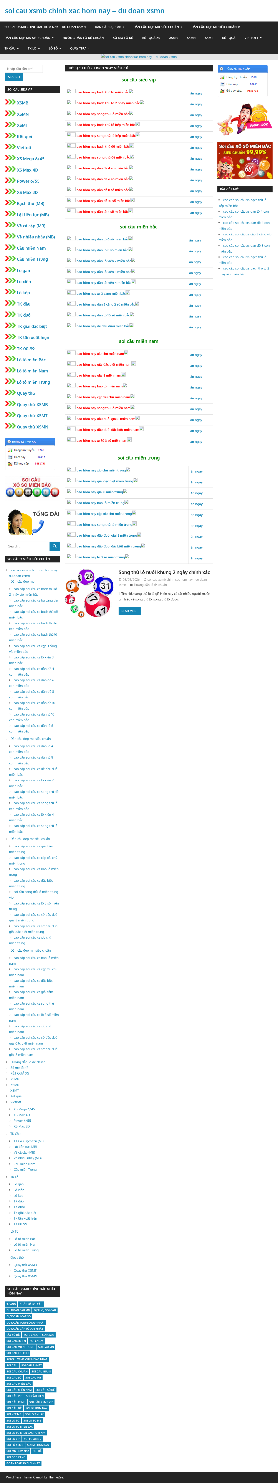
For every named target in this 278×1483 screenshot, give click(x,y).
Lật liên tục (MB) (33, 214)
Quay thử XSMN (32, 426)
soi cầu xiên (35, 1396)
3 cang (11, 1304)
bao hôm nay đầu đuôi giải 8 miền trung (106, 535)
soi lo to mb (32, 1420)
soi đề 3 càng (16, 1457)
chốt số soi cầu (31, 1304)
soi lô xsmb (15, 1445)
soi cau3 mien (16, 1340)
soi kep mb (14, 1414)
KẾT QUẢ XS (151, 38)
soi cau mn (46, 1347)
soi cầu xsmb (16, 1402)
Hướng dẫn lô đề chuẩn (83, 38)
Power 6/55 (28, 181)
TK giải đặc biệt (32, 326)
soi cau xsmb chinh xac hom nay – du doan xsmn (85, 10)
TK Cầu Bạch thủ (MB (28, 1141)
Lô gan (23, 270)
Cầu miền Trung (32, 259)
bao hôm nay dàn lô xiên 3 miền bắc (103, 272)
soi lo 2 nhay (34, 1414)
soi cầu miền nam (19, 1390)
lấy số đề (13, 1334)
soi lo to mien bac (20, 1426)
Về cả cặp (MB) (31, 225)
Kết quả (228, 38)
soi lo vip (13, 1438)
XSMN (191, 38)
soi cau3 (48, 1334)
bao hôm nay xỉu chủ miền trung (101, 470)
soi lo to (13, 1420)
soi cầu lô (14, 1377)
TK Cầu (10, 48)
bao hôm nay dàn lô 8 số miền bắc (102, 250)
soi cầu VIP (14, 1396)
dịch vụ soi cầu (45, 1310)
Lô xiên (24, 281)
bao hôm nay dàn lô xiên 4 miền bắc (103, 283)
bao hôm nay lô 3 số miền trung (100, 557)
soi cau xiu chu (18, 1353)
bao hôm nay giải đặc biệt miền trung (104, 481)
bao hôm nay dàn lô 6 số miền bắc (102, 239)
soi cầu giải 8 (41, 1371)
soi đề (37, 1451)
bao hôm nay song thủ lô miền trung (104, 524)
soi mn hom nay (18, 1451)
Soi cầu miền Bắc (19, 1383)
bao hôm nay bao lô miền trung (100, 503)
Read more (129, 611)
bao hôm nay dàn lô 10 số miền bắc (103, 315)
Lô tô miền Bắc (31, 359)
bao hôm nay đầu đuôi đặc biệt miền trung (108, 546)
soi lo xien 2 (32, 1438)
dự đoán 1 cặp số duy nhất (26, 1322)
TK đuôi (24, 314)
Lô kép (23, 292)
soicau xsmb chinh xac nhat (27, 1359)
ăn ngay (197, 547)
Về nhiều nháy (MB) (36, 236)
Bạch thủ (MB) (30, 203)
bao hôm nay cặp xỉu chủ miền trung (104, 514)
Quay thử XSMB (32, 404)
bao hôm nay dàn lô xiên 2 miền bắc (103, 261)
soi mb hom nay (38, 1445)
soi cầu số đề (45, 1390)
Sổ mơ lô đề (123, 38)
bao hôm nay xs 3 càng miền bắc (101, 293)
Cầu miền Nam (31, 248)
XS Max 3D (27, 192)
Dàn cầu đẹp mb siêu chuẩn (156, 27)
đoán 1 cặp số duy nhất (23, 1463)
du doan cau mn (18, 1310)
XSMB (173, 38)
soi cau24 (36, 1340)
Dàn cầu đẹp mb (108, 27)
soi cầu (12, 1365)
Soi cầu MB (33, 1377)
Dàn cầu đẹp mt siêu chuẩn (214, 27)
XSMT (209, 38)
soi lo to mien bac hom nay (26, 1432)
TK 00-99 (26, 348)
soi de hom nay (36, 1408)
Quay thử (78, 48)
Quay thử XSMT (32, 415)
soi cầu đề (14, 1408)
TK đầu (23, 303)
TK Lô (32, 48)
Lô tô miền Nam (32, 370)
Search (14, 77)
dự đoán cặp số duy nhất (25, 1328)
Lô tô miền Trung (33, 382)
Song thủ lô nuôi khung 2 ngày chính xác (164, 572)
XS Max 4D (27, 169)
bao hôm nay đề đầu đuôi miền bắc (102, 326)
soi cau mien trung (20, 1347)
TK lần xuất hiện (33, 337)
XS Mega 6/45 (31, 158)
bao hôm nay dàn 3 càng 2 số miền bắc (105, 304)
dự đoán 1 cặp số (19, 1316)
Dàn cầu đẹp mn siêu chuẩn (27, 38)
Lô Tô (53, 48)
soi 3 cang (31, 1334)
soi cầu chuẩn (17, 1371)
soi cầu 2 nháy (31, 1365)
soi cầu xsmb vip (41, 1402)
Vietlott (251, 38)
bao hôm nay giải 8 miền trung (99, 492)
